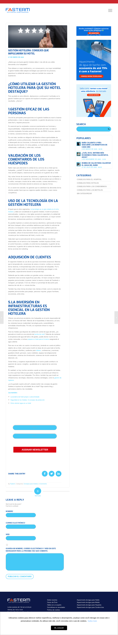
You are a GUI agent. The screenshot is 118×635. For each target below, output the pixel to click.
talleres (38, 350)
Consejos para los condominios (92, 186)
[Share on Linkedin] (58, 474)
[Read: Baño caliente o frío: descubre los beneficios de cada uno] (79, 144)
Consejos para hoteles (31, 484)
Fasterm (12, 484)
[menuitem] (109, 10)
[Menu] (109, 10)
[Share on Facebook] (45, 474)
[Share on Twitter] (52, 474)
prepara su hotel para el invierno (38, 339)
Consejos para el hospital (89, 179)
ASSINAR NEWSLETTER (35, 449)
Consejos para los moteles (90, 190)
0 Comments (43, 484)
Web (7, 534)
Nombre (10, 511)
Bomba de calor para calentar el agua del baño (96, 164)
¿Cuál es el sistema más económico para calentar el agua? (95, 155)
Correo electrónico (16, 523)
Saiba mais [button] (92, 621)
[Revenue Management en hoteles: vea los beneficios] (2, 317)
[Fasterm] (20, 10)
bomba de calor (39, 334)
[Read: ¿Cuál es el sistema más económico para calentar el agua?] (79, 154)
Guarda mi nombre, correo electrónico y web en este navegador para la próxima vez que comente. (31, 549)
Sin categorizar (84, 193)
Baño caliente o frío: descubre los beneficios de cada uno (94, 144)
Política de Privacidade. (33, 443)
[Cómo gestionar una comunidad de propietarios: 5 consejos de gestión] (116, 317)
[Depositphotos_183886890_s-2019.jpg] (37, 36)
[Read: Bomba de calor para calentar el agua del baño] (79, 164)
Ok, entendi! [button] (59, 628)
